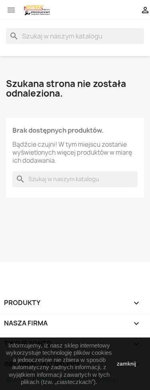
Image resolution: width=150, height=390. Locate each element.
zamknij (126, 363)
